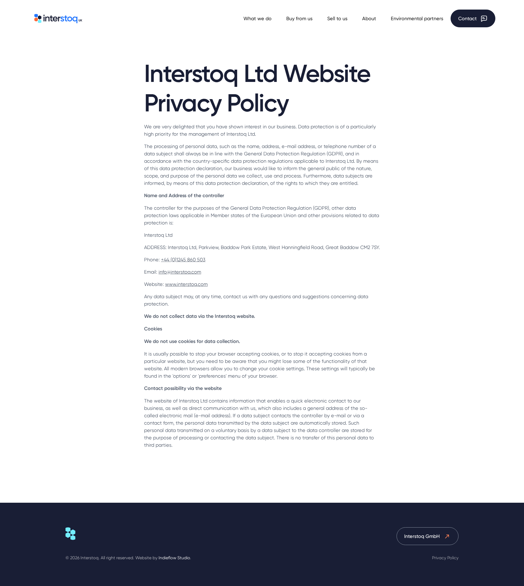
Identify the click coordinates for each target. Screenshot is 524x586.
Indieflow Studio (174, 557)
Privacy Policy (445, 557)
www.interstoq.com (186, 284)
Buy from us (299, 18)
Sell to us (337, 18)
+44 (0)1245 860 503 (183, 259)
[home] (58, 18)
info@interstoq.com (180, 272)
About (369, 18)
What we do (257, 18)
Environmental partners (417, 18)
